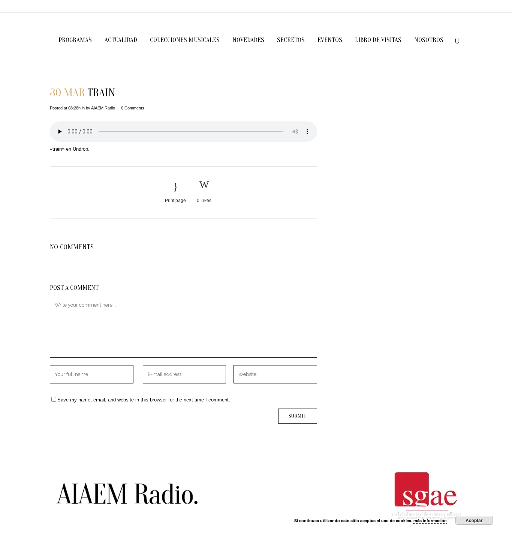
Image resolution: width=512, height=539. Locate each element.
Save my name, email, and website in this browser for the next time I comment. (143, 400)
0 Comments (132, 108)
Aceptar (474, 520)
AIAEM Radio (103, 108)
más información (430, 520)
